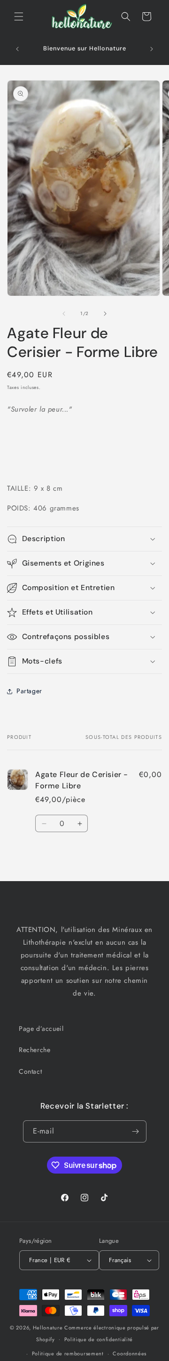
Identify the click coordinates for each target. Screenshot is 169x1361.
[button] (18, 16)
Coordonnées (129, 1353)
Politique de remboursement (68, 1353)
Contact (30, 1071)
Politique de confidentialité (98, 1339)
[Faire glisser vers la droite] (105, 313)
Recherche (34, 1049)
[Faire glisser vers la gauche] (64, 313)
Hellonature (48, 1327)
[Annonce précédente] (17, 49)
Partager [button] (29, 691)
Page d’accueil (41, 1028)
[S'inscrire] (135, 1131)
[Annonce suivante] (151, 49)
